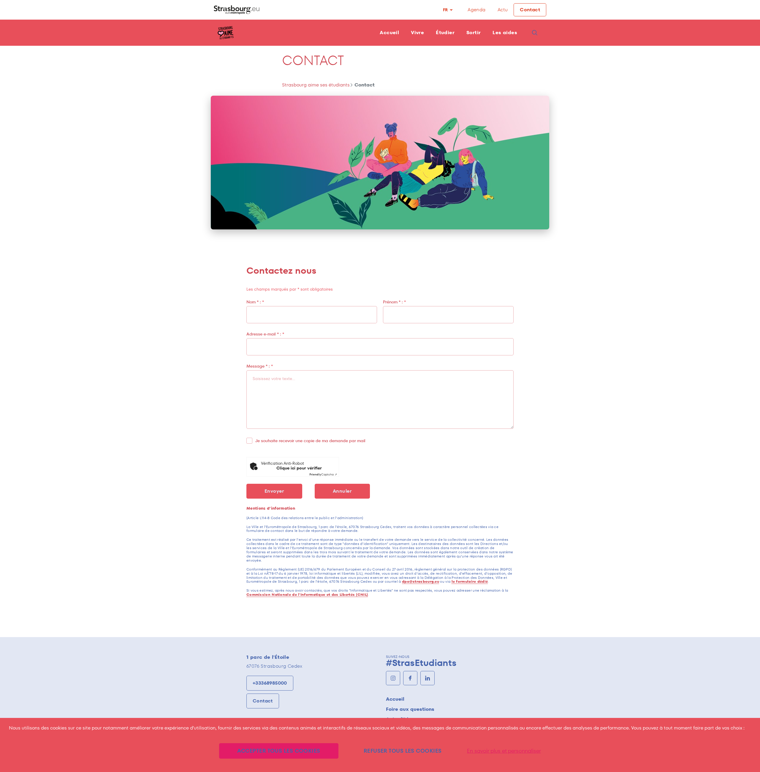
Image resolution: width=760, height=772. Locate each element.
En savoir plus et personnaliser (504, 751)
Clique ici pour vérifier (299, 468)
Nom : (255, 302)
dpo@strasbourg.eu (420, 581)
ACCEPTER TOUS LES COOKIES (278, 750)
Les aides (505, 32)
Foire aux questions (410, 709)
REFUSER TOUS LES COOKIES (403, 750)
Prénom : (394, 302)
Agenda (476, 9)
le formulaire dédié (470, 581)
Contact (530, 9)
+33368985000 (270, 683)
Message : (259, 366)
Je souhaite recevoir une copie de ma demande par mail (310, 441)
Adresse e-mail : (265, 334)
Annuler (342, 491)
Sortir (473, 32)
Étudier (445, 32)
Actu (503, 9)
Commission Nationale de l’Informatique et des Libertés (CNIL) (307, 594)
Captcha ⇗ (323, 474)
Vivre (417, 32)
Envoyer (274, 491)
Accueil (389, 32)
